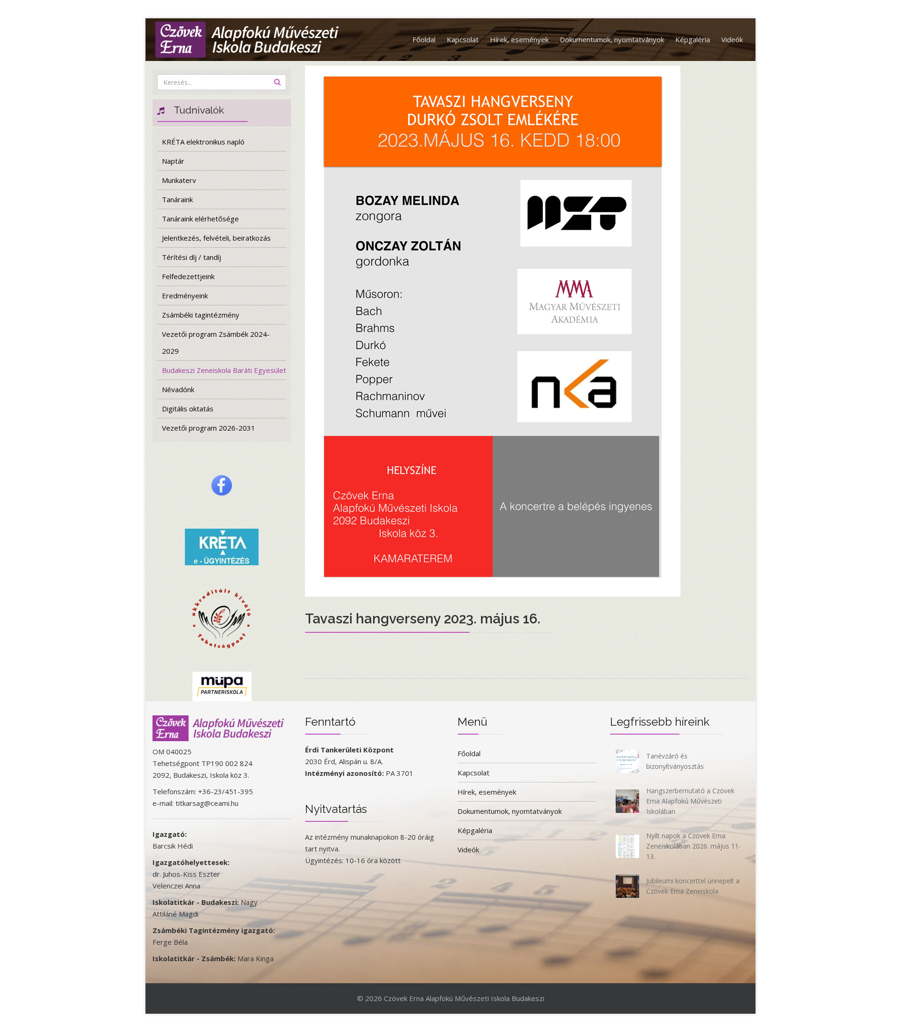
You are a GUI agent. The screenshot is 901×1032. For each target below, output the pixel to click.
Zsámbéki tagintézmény (200, 314)
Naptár (173, 161)
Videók (732, 39)
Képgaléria (692, 39)
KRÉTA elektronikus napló (203, 141)
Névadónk (178, 389)
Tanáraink (177, 199)
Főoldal (423, 39)
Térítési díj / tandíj (191, 257)
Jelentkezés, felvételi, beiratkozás (216, 238)
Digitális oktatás (188, 408)
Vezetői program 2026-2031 (208, 428)
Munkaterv (179, 180)
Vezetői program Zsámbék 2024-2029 (216, 342)
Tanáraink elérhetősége (200, 218)
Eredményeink (185, 295)
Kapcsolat (463, 39)
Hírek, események (519, 39)
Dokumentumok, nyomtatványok (612, 39)
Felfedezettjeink (188, 276)
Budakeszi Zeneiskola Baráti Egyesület (224, 370)
